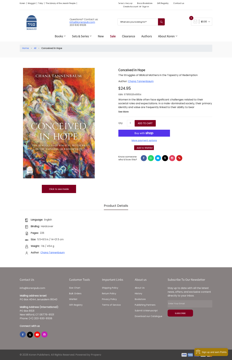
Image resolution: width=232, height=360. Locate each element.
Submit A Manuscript (146, 310)
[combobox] (141, 21)
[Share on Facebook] (144, 158)
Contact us (178, 3)
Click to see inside (59, 189)
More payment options (144, 140)
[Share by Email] (158, 158)
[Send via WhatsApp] (151, 158)
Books (59, 36)
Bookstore (140, 299)
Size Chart (74, 287)
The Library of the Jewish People (61, 3)
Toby (40, 3)
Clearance (128, 36)
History (138, 293)
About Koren (166, 36)
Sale (113, 36)
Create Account (130, 6)
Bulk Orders (75, 293)
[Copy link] (179, 158)
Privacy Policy (109, 299)
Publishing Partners (145, 304)
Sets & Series (80, 36)
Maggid (32, 3)
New (101, 36)
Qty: (120, 123)
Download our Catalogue (148, 316)
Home (25, 48)
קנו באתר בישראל (125, 3)
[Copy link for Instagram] (172, 158)
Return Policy (109, 293)
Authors (146, 36)
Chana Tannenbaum (141, 81)
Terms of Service (111, 304)
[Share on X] (165, 158)
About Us (140, 287)
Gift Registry (163, 3)
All (35, 48)
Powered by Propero (88, 355)
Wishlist (73, 299)
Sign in (145, 6)
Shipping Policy (110, 287)
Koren (23, 3)
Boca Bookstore (144, 3)
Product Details (116, 205)
